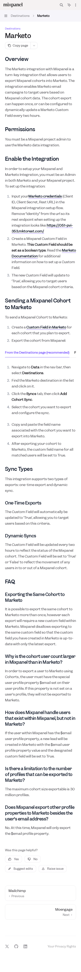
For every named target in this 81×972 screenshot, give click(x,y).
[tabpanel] (40, 390)
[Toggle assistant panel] (69, 5)
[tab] (37, 352)
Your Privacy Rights (62, 946)
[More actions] (76, 5)
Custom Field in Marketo (46, 327)
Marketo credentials (45, 196)
